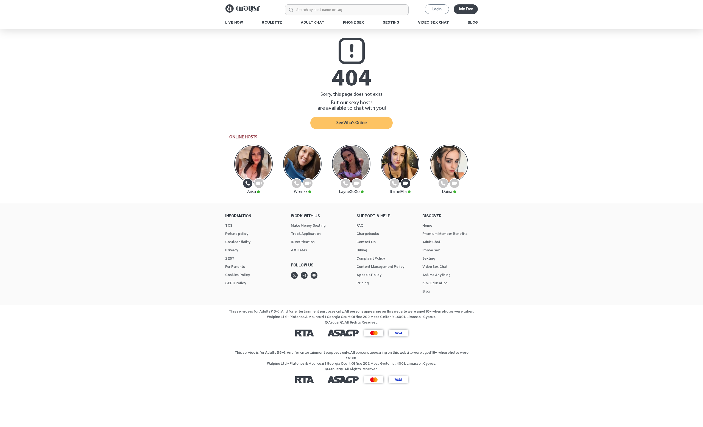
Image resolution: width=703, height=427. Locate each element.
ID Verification (303, 242)
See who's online (351, 123)
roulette (272, 23)
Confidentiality (238, 242)
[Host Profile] (253, 164)
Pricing (362, 283)
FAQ (359, 226)
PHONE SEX (353, 23)
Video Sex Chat (435, 267)
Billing (361, 250)
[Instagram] (306, 275)
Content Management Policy (380, 267)
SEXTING (391, 23)
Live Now (234, 23)
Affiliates (299, 250)
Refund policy (237, 234)
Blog (426, 292)
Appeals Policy (368, 275)
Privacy (231, 250)
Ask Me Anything (436, 275)
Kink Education (435, 283)
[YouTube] (314, 275)
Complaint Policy (370, 259)
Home (427, 226)
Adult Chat (431, 242)
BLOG (473, 23)
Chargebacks (367, 234)
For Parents (235, 267)
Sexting (428, 259)
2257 (229, 259)
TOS (228, 226)
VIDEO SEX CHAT (433, 23)
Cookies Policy (237, 275)
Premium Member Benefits (444, 234)
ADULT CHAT (312, 23)
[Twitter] (296, 275)
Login (437, 9)
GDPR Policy (235, 283)
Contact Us (365, 242)
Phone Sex (431, 250)
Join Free (466, 9)
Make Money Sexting (308, 226)
